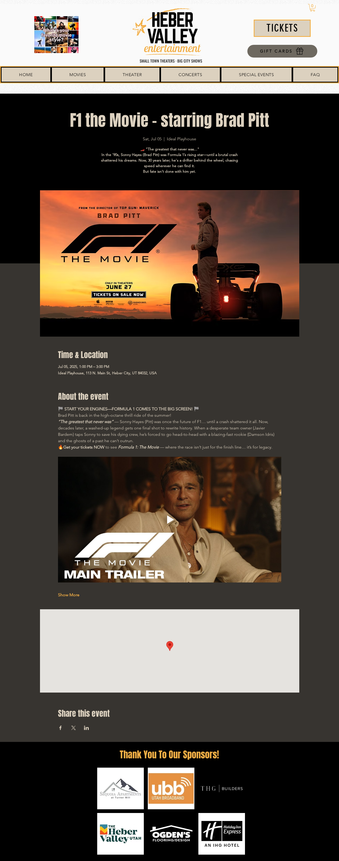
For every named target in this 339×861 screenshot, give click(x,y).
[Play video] (169, 519)
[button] (312, 8)
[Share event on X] (73, 728)
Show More (68, 594)
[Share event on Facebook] (60, 728)
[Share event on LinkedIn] (86, 728)
